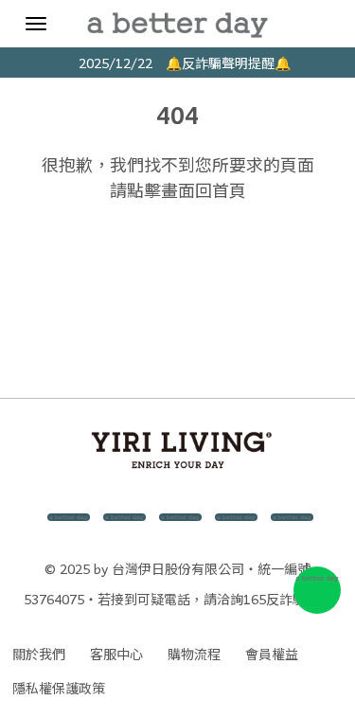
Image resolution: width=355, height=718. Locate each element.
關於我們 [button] (38, 653)
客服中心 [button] (116, 653)
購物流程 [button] (194, 653)
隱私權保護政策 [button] (58, 687)
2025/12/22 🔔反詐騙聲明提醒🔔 (178, 62)
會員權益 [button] (271, 653)
